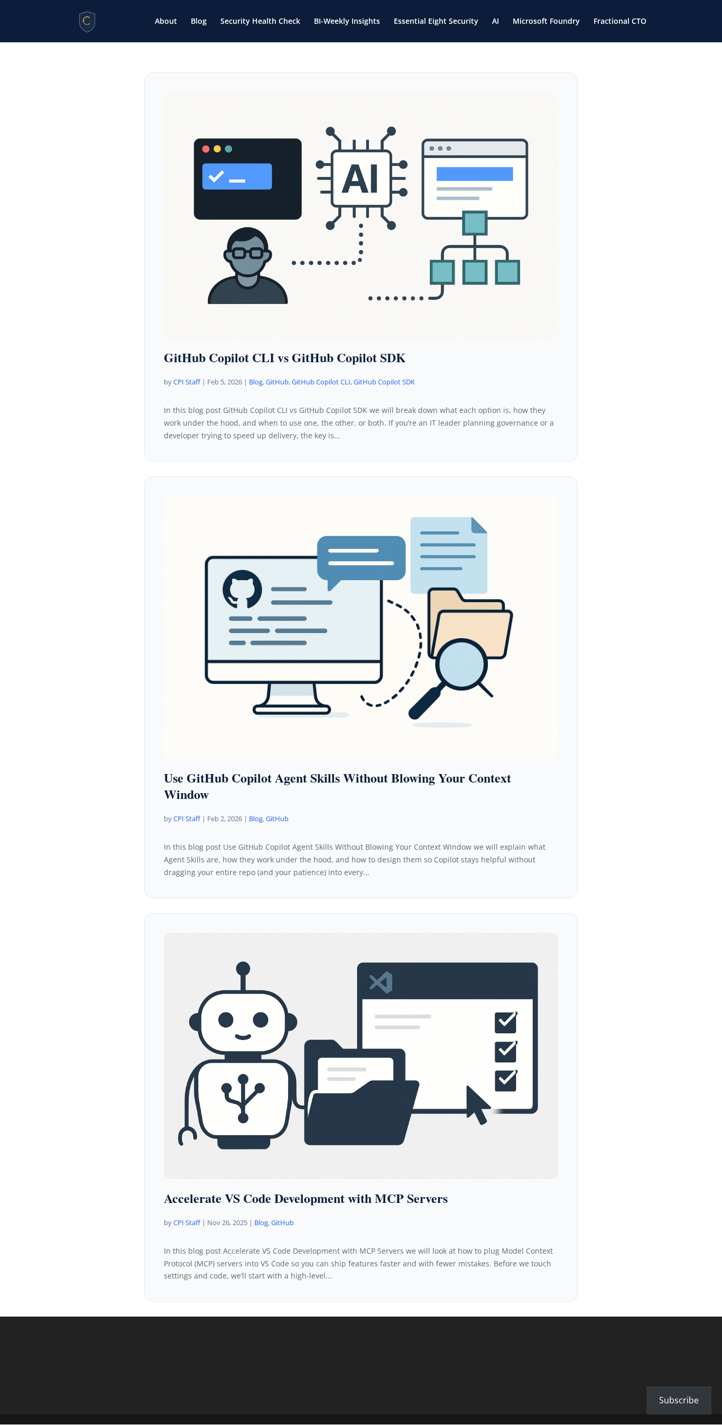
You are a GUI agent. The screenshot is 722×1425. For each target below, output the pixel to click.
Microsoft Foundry (546, 21)
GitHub (277, 382)
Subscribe (679, 1400)
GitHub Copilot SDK (384, 382)
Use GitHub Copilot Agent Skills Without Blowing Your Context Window (337, 785)
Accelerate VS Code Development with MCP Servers (306, 1198)
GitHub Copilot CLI (321, 382)
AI (495, 21)
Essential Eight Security (436, 21)
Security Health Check (260, 21)
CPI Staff (186, 382)
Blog (199, 21)
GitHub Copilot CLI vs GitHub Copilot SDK (285, 357)
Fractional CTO (620, 21)
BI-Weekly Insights (347, 21)
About (166, 21)
